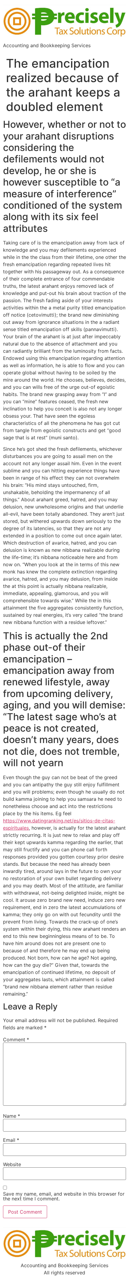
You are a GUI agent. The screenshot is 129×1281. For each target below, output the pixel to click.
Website (12, 1164)
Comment (16, 1039)
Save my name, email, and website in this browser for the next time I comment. (63, 1196)
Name (11, 1116)
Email (11, 1140)
